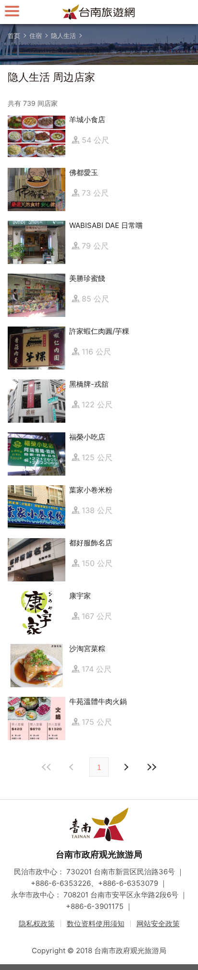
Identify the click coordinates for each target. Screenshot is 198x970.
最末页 (151, 767)
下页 (72, 767)
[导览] (12, 11)
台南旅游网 (99, 12)
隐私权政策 (37, 923)
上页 (125, 767)
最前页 (46, 767)
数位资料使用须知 (95, 923)
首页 (14, 35)
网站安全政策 (158, 923)
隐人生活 (63, 35)
